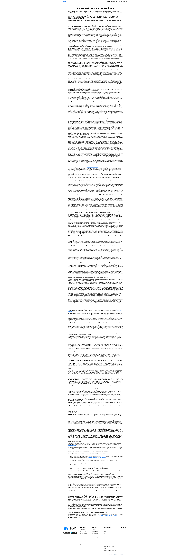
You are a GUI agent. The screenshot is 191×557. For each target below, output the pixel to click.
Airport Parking (82, 537)
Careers (105, 531)
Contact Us (105, 548)
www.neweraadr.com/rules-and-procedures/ (97, 457)
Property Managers (95, 535)
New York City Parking (83, 531)
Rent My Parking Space (95, 537)
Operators (93, 529)
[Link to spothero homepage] (65, 528)
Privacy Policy (106, 542)
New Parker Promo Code (84, 542)
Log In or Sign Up (123, 1)
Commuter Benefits (83, 544)
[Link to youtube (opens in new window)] (127, 527)
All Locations (82, 535)
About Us (105, 529)
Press (104, 535)
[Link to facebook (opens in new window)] (121, 527)
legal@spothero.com (72, 445)
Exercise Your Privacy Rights (108, 544)
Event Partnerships (95, 533)
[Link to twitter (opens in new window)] (125, 527)
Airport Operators (95, 531)
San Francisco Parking (83, 533)
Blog (104, 537)
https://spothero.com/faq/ (92, 167)
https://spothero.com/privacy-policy (89, 67)
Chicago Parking (82, 529)
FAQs (104, 533)
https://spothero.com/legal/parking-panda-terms (107, 515)
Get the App (114, 1)
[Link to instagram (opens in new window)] (123, 527)
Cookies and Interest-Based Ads (109, 546)
